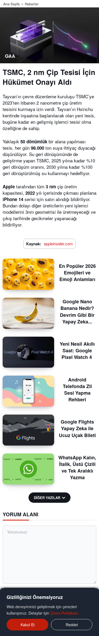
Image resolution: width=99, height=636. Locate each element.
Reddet (72, 624)
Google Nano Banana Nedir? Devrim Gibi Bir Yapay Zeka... (77, 311)
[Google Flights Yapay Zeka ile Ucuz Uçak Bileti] (28, 430)
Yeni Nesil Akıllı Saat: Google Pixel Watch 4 (77, 350)
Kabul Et (28, 624)
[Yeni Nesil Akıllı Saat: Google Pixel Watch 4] (28, 352)
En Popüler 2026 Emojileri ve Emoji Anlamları (77, 273)
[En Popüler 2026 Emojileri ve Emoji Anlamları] (28, 274)
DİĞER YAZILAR (47, 497)
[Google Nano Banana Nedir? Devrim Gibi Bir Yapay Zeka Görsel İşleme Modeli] (28, 313)
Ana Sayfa (11, 3)
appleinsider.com (58, 243)
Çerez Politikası (64, 613)
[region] (49, 612)
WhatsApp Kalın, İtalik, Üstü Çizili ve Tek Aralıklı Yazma (77, 467)
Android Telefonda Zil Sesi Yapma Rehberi (77, 389)
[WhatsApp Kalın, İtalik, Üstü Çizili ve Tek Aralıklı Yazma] (28, 468)
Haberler (32, 3)
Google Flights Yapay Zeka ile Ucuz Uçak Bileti (77, 428)
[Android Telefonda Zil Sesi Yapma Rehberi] (28, 391)
